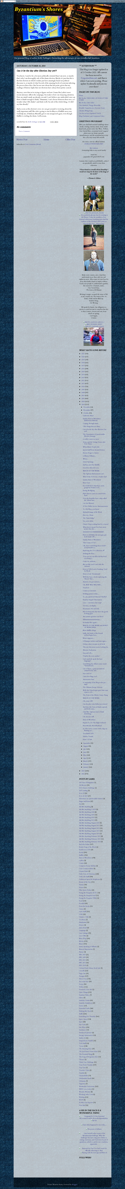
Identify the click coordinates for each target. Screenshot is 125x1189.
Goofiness (82, 920)
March (85, 761)
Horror (81, 925)
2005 (83, 401)
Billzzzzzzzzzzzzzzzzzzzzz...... (92, 619)
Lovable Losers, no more (91, 439)
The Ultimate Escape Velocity (92, 687)
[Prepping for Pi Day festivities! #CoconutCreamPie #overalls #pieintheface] (93, 1118)
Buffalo (81, 855)
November (87, 410)
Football (82, 903)
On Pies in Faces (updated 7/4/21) (90, 113)
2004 (83, 404)
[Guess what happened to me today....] (93, 1125)
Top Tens (82, 1068)
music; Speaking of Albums (88, 947)
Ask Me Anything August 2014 (89, 834)
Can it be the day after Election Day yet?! (94, 430)
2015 (83, 372)
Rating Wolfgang (89, 490)
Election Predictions (89, 650)
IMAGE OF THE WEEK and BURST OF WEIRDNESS (95, 626)
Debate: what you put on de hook (94, 644)
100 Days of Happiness (86, 782)
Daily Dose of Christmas (87, 874)
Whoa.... (85, 459)
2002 (83, 774)
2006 (83, 398)
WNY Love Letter (85, 1089)
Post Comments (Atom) (33, 144)
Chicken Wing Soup (86, 111)
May (85, 755)
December (86, 407)
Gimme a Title (84, 917)
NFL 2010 (82, 960)
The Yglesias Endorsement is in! (93, 474)
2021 (83, 354)
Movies (81, 941)
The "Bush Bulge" (89, 518)
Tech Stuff (82, 1043)
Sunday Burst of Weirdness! (92, 480)
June (85, 752)
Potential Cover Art (85, 990)
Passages (82, 976)
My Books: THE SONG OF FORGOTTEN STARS (93, 99)
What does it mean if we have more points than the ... (94, 528)
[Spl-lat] (94, 1120)
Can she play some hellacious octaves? (95, 704)
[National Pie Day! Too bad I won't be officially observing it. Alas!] (93, 1151)
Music (81, 944)
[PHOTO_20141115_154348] (93, 213)
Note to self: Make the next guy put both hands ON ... (94, 536)
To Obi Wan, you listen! (91, 509)
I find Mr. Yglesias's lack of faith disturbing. (93, 713)
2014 (83, 375)
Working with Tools (86, 1094)
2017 (83, 366)
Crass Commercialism (86, 869)
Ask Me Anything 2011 (86, 820)
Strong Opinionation (86, 1035)
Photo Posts (83, 979)
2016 (83, 369)
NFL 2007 (82, 955)
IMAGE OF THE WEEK (91, 471)
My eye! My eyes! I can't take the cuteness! (93, 565)
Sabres (81, 998)
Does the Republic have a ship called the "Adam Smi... (95, 499)
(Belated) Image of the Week (92, 512)
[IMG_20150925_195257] (93, 324)
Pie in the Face (84, 982)
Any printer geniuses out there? (93, 616)
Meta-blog (82, 938)
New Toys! (86, 483)
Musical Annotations (86, 949)
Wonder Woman (84, 1092)
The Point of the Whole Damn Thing (95, 695)
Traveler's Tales (84, 1070)
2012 (83, 381)
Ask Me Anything (85, 807)
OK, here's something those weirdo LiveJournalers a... (94, 547)
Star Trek (82, 1025)
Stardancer (82, 1030)
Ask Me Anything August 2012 (89, 828)
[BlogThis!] (52, 122)
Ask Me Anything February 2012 (90, 836)
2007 (83, 395)
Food (80, 901)
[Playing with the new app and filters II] (94, 1153)
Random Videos (84, 995)
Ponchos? (86, 588)
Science (81, 1006)
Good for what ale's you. (91, 468)
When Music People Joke (91, 447)
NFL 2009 (82, 957)
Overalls (81, 971)
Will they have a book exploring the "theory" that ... (95, 578)
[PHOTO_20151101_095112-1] (93, 322)
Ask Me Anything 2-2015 (87, 809)
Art (80, 804)
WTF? (81, 1100)
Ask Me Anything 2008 (86, 812)
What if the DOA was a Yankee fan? (95, 477)
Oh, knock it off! (88, 717)
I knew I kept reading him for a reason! (95, 524)
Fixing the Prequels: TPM (87, 898)
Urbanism (82, 1081)
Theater (81, 1059)
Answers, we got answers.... (92, 582)
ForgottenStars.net (89, 78)
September (87, 743)
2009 (83, 390)
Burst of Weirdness (89, 720)
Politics (81, 987)
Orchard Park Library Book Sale (89, 968)
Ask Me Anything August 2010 (89, 823)
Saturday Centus (84, 1000)
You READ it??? (88, 733)
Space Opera (83, 1019)
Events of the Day (85, 882)
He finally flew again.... (90, 622)
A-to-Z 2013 (83, 796)
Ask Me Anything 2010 (86, 817)
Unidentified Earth (85, 1078)
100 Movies (82, 785)
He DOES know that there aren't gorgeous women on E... (93, 487)
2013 (83, 378)
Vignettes (82, 1084)
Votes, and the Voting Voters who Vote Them (94, 443)
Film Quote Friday (85, 890)
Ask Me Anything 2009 (86, 815)
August (86, 746)
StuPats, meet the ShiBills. (91, 465)
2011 (83, 383)
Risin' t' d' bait (87, 739)
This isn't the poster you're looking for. (95, 647)
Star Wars (82, 1027)
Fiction (81, 887)
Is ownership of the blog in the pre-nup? (94, 683)
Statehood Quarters (85, 1033)
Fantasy (81, 885)
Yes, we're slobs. (88, 521)
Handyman (82, 922)
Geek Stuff (82, 912)
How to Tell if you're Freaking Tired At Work (95, 570)
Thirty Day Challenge (86, 1062)
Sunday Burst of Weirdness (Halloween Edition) (92, 420)
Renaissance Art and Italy (91, 609)
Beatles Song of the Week (87, 847)
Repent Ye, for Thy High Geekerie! (94, 723)
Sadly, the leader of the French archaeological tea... (93, 634)
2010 (83, 386)
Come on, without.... (89, 561)
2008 (83, 393)
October (86, 413)
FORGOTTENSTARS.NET (93, 144)
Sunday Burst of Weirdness (92, 540)
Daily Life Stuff (84, 877)
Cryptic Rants (83, 871)
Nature (81, 952)
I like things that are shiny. (91, 426)
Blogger (74, 1184)
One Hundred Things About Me (89, 105)
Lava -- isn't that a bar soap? (92, 603)
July (84, 749)
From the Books (84, 906)
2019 (83, 360)
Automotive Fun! (88, 679)
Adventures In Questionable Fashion (91, 799)
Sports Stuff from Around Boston (94, 450)
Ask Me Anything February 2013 (90, 839)
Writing (82, 1097)
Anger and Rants (84, 801)
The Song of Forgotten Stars (88, 1057)
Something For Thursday (87, 1016)
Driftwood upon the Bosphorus (89, 879)
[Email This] (51, 122)
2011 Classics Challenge (86, 788)
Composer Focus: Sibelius (87, 866)
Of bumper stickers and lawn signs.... (95, 641)
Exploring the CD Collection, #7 (94, 551)
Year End (82, 1105)
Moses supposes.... (88, 638)
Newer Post (22, 139)
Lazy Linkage (83, 933)
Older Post (70, 139)
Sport (81, 1022)
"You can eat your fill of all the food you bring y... (94, 557)
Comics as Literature (89, 591)
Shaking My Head (85, 1011)
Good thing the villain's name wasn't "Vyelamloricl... (95, 665)
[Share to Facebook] (56, 122)
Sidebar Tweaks (88, 736)
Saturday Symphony (85, 1003)
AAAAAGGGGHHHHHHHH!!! (93, 532)
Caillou (81, 860)
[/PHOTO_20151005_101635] (94, 326)
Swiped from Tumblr (86, 1041)
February (86, 764)
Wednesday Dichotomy (87, 1086)
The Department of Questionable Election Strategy (94, 435)
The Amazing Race (85, 1049)
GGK (81, 914)
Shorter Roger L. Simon (91, 453)
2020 (83, 357)
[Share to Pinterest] (57, 122)
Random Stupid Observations (92, 600)
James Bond (83, 928)
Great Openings (88, 462)
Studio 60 (82, 1038)
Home (46, 139)
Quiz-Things (83, 992)
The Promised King (85, 1054)
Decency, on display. (89, 606)
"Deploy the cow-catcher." (91, 656)
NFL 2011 (82, 963)
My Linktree (94, 148)
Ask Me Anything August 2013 (89, 831)
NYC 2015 (82, 965)
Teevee (81, 1046)
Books (81, 852)
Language (82, 930)
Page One (82, 973)
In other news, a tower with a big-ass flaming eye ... (95, 730)
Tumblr (81, 1073)
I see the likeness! (88, 503)
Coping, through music (90, 423)
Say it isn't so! (87, 673)
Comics (81, 863)
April (85, 758)
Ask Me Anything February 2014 (90, 842)
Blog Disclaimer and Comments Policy (92, 116)
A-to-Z (81, 793)
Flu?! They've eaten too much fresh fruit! (94, 495)
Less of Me (82, 936)
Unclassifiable (83, 1076)
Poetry (81, 984)
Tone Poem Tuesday (86, 1065)
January (86, 767)
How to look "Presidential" (91, 574)
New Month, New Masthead (92, 726)
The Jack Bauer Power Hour (88, 1051)
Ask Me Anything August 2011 (89, 825)
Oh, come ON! (88, 701)
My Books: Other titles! (86, 103)
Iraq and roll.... (87, 653)
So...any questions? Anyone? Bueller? (95, 597)
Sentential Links (84, 1008)
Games (81, 909)
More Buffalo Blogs (89, 630)
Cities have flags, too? (90, 676)
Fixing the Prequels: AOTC (88, 893)
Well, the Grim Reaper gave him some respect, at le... (95, 691)
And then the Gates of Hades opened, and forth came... (95, 708)
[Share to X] (54, 122)
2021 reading (83, 790)
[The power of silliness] (94, 1129)
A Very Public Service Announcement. (95, 506)
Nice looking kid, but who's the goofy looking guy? (95, 613)
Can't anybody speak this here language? (92, 660)
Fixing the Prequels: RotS (87, 895)
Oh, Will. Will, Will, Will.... (92, 585)
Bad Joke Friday (84, 844)
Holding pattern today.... (91, 594)
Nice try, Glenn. (88, 515)
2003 (83, 771)
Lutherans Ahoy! (88, 416)
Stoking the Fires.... (89, 553)
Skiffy (81, 1014)
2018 (83, 363)
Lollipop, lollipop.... (89, 456)
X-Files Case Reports (86, 1102)
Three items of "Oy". (89, 543)
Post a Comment (24, 131)
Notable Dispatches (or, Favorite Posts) (92, 108)
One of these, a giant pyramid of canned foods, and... (93, 670)
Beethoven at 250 (84, 850)
